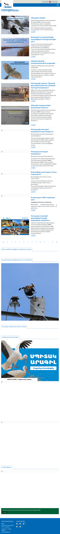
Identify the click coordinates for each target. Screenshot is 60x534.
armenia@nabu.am (5, 532)
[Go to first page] (3, 242)
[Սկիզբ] (7, 9)
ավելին (33, 31)
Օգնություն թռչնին (38, 18)
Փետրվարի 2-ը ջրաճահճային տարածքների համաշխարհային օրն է (43, 39)
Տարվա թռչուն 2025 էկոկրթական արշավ (16, 249)
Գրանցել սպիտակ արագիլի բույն (14, 327)
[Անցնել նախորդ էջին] (7, 242)
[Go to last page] (56, 242)
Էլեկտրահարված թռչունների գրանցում (17, 260)
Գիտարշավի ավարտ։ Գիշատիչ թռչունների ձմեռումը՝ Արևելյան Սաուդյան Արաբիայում (43, 85)
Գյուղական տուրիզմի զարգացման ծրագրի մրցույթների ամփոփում (40, 218)
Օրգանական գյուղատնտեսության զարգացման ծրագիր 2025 (21, 510)
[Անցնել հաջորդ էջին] (52, 242)
